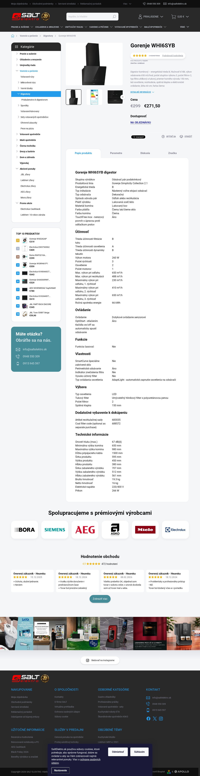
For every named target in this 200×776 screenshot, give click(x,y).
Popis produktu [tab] (83, 153)
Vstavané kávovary (30, 111)
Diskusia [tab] (145, 153)
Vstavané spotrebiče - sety (110, 706)
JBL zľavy (25, 174)
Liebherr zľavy (27, 180)
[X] (154, 718)
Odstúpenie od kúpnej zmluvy (25, 717)
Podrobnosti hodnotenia (172, 56)
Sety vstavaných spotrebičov (34, 117)
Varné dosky (27, 88)
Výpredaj (24, 163)
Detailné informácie (140, 92)
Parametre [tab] (116, 153)
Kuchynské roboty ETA (109, 711)
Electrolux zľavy (28, 186)
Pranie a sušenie (28, 54)
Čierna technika (27, 146)
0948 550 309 (31, 356)
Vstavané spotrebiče (30, 134)
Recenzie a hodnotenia (22, 737)
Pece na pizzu (27, 128)
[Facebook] (148, 718)
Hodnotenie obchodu (100, 556)
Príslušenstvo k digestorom (34, 99)
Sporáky (25, 105)
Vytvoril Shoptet (157, 771)
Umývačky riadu (27, 65)
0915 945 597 (31, 363)
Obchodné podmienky (42, 4)
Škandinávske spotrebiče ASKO (113, 716)
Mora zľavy (26, 197)
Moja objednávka (19, 4)
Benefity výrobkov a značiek (24, 757)
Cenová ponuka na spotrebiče (69, 737)
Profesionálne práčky (108, 702)
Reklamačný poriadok (90, 4)
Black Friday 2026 (19, 752)
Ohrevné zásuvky (29, 122)
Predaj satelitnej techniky (67, 742)
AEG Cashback (18, 747)
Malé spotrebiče (28, 140)
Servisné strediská (67, 4)
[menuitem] (21, 27)
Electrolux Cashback (30, 209)
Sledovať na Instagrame (102, 660)
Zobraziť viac (100, 598)
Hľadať (114, 16)
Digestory (25, 94)
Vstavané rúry (27, 77)
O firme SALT (61, 702)
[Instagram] (161, 718)
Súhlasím (139, 751)
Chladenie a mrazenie (31, 59)
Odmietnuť (118, 751)
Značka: (137, 63)
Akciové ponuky (27, 169)
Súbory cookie (61, 716)
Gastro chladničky (106, 697)
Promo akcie (26, 203)
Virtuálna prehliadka (64, 706)
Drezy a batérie (27, 151)
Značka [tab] (172, 153)
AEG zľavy (25, 192)
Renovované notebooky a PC (25, 742)
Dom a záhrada (27, 157)
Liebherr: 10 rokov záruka (33, 215)
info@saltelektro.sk (35, 349)
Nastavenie (60, 770)
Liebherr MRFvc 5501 (108, 742)
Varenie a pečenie (29, 71)
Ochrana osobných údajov (67, 711)
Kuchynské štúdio (106, 737)
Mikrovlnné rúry (28, 82)
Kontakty (59, 697)
